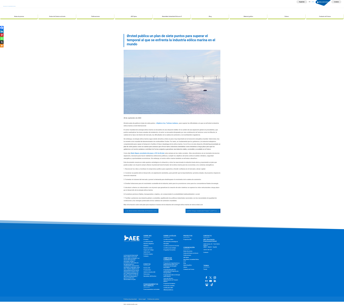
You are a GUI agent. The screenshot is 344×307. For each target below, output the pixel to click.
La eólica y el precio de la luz (171, 245)
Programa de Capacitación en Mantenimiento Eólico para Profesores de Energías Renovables (171, 265)
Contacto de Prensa (325, 16)
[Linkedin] (2, 31)
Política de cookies (153, 299)
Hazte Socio (147, 252)
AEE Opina (134, 16)
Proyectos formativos (169, 283)
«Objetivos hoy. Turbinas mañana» (167, 123)
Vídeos (287, 16)
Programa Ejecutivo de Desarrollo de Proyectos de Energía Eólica (170, 271)
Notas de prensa (19, 16)
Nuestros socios (148, 247)
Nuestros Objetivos (149, 243)
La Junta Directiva (148, 241)
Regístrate (301, 2)
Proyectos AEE (187, 239)
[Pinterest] (2, 35)
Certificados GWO (168, 287)
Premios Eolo (147, 270)
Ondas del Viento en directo (57, 16)
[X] (2, 42)
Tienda (205, 269)
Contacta (336, 2)
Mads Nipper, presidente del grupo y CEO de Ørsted (147, 153)
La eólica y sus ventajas (169, 247)
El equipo (146, 239)
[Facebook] (2, 28)
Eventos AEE (147, 267)
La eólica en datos (168, 239)
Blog (210, 16)
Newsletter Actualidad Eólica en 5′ (172, 16)
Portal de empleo (148, 254)
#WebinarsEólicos (168, 289)
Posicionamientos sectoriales (152, 289)
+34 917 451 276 (207, 249)
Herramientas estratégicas (170, 241)
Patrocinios (147, 274)
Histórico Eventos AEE (149, 272)
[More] (2, 45)
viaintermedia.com (132, 304)
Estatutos (146, 245)
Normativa (166, 243)
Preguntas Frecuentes (169, 250)
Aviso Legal (142, 299)
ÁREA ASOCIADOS (324, 2)
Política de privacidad (130, 299)
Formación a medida (168, 285)
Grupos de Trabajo (149, 250)
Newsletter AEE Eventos (150, 276)
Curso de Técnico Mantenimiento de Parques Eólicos (170, 280)
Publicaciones (95, 16)
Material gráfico (248, 16)
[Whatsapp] (2, 38)
